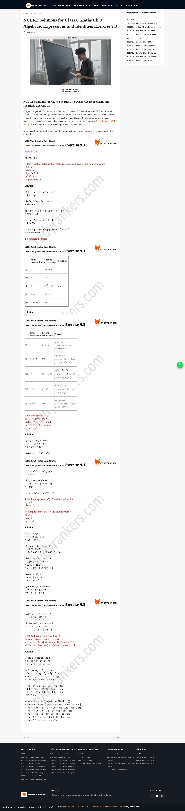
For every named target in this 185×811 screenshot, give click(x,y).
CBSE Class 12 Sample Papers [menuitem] (117, 770)
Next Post (115, 737)
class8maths (35, 13)
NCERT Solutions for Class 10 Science (141, 34)
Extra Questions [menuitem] (102, 5)
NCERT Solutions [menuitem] (60, 5)
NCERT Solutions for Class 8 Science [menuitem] (33, 779)
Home (25, 13)
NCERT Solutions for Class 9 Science (141, 45)
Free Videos (131, 19)
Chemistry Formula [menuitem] (85, 760)
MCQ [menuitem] (118, 5)
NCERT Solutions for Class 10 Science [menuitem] (33, 760)
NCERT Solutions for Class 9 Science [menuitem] (33, 770)
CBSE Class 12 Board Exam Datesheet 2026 (144, 27)
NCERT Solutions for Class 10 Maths (141, 31)
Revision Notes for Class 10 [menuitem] (145, 757)
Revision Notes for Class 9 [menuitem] (145, 760)
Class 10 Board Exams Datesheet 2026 (142, 23)
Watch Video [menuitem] (132, 5)
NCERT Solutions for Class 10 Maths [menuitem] (33, 757)
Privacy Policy (20, 807)
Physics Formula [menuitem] (84, 757)
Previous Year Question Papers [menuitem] (117, 754)
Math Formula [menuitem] (83, 754)
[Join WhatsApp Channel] (180, 365)
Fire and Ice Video (134, 38)
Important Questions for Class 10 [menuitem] (89, 763)
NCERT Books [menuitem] (140, 754)
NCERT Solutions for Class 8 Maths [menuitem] (33, 776)
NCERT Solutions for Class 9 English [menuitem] (33, 773)
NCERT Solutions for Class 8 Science (141, 53)
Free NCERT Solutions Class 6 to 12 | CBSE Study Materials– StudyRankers (92, 806)
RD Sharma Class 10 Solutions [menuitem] (59, 754)
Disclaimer (7, 807)
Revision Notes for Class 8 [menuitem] (145, 763)
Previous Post (27, 737)
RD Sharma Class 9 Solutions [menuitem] (59, 757)
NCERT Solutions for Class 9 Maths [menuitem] (33, 766)
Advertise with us (36, 807)
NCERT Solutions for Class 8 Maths (141, 49)
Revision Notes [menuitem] (81, 5)
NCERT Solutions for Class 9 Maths (140, 42)
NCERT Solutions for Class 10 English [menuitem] (33, 763)
